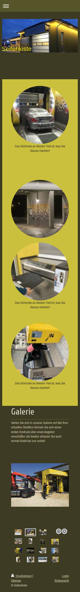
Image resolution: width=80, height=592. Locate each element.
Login (65, 576)
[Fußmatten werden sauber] (55, 559)
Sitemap (16, 580)
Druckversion (23, 576)
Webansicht (61, 580)
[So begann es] (18, 532)
